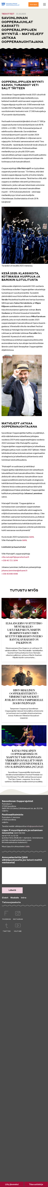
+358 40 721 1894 (10, 560)
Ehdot (5, 898)
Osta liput (33, 4)
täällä (31, 537)
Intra (23, 898)
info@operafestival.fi (35, 826)
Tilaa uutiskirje (36, 1184)
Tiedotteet (8, 13)
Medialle (14, 898)
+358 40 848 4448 (10, 573)
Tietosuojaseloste (11, 902)
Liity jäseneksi (12, 1184)
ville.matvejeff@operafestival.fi (15, 557)
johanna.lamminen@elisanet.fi (14, 570)
